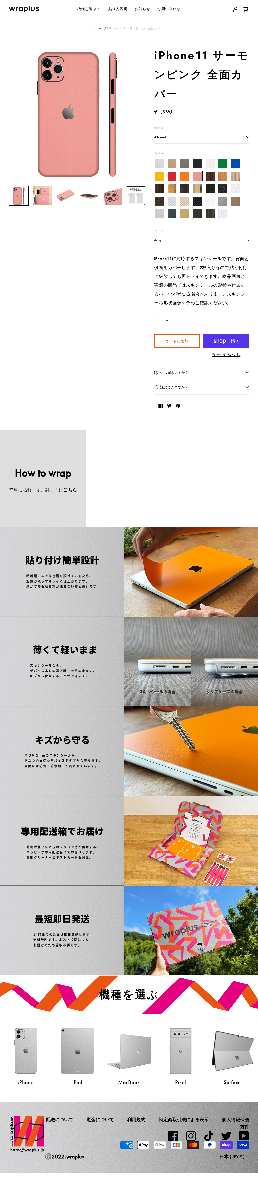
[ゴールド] (172, 164)
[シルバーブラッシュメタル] (159, 214)
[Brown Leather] (159, 201)
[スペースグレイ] (185, 164)
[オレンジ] (185, 176)
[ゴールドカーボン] (185, 201)
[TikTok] (208, 1136)
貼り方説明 (118, 9)
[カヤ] (185, 189)
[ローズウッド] (210, 176)
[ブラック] (197, 164)
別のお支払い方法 (226, 355)
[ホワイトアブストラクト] (223, 214)
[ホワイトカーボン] (210, 201)
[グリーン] (223, 164)
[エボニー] (159, 189)
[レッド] (172, 176)
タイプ (159, 231)
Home (98, 28)
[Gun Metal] (223, 201)
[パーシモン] (197, 189)
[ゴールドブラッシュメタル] (185, 214)
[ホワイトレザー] (236, 189)
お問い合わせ (168, 9)
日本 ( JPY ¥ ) (232, 1156)
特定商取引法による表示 (184, 1119)
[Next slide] (138, 114)
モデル (159, 127)
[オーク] (223, 176)
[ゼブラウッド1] (236, 176)
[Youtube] (244, 1136)
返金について (100, 1119)
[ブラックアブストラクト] (210, 214)
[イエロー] (159, 176)
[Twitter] (226, 1136)
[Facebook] (173, 1136)
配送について (59, 1119)
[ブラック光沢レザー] (223, 189)
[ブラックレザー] (210, 189)
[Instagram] (191, 1136)
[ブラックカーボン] (197, 201)
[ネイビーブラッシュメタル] (172, 214)
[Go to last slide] (16, 114)
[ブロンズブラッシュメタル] (236, 201)
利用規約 (136, 1119)
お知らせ (142, 9)
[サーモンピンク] (197, 176)
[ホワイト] (210, 164)
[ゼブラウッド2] (172, 189)
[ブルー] (236, 164)
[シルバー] (159, 164)
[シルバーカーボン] (172, 201)
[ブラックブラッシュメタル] (197, 214)
